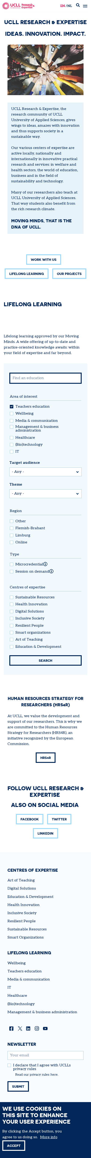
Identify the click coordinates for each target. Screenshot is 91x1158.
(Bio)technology (29, 445)
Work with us (43, 259)
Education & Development (38, 647)
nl (69, 6)
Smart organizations (33, 633)
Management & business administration (37, 428)
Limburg (22, 535)
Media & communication (36, 421)
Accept (14, 1146)
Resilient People (29, 626)
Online (21, 542)
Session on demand (32, 572)
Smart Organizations (25, 937)
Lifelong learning (26, 274)
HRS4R (45, 758)
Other (20, 521)
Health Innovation (31, 604)
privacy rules (39, 1075)
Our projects (69, 274)
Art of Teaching (29, 640)
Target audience (24, 463)
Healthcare (25, 438)
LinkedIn (45, 833)
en (62, 6)
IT (17, 452)
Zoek (78, 6)
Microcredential (29, 564)
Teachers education (32, 407)
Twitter (59, 819)
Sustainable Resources (35, 597)
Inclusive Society (30, 618)
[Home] (18, 6)
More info (48, 1137)
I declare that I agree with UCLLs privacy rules (42, 1067)
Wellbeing (24, 414)
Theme (15, 484)
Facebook (30, 819)
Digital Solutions (29, 611)
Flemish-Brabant (30, 528)
